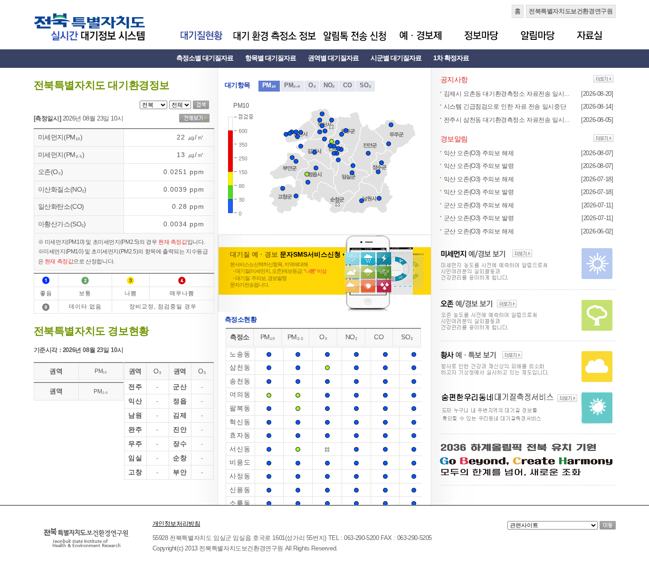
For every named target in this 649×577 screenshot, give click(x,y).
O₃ (311, 85)
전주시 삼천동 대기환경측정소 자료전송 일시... (507, 119)
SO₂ (365, 85)
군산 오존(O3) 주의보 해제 (479, 205)
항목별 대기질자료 (270, 58)
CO (347, 85)
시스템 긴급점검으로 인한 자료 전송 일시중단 (505, 106)
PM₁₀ (269, 85)
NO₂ (329, 85)
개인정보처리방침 (176, 523)
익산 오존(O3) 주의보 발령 (479, 165)
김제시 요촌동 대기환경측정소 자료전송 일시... (507, 93)
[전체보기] (194, 118)
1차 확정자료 (451, 58)
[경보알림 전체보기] (603, 138)
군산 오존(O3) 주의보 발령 (479, 218)
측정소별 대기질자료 (204, 58)
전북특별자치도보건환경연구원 (571, 11)
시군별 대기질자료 (396, 58)
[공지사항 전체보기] (603, 79)
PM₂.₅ (292, 85)
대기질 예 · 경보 (285, 254)
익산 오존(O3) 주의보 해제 (479, 153)
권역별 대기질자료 (333, 58)
